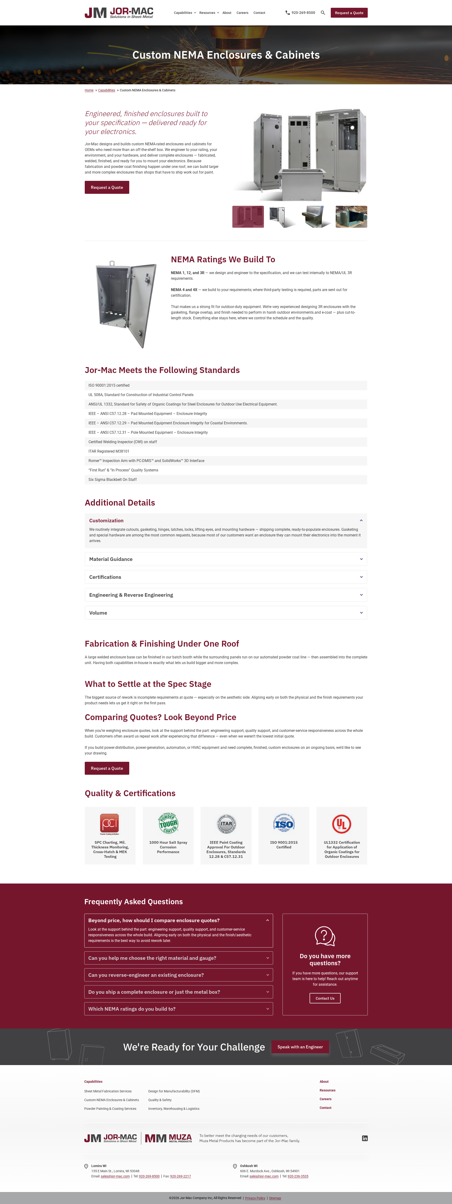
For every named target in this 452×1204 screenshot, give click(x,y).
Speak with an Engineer (300, 1047)
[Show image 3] (317, 217)
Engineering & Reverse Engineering (131, 594)
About (226, 13)
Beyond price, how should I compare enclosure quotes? (154, 920)
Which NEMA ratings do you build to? (132, 1008)
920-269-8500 (149, 1176)
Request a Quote (349, 12)
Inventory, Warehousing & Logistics (173, 1109)
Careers (242, 13)
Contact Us (325, 998)
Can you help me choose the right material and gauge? (152, 957)
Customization (106, 520)
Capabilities (183, 13)
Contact (259, 13)
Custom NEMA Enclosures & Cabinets (111, 1100)
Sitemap (275, 1198)
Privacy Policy (255, 1198)
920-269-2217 (180, 1176)
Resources (207, 13)
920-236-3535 (298, 1176)
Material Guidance (111, 558)
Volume (98, 612)
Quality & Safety (160, 1100)
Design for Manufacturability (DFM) (174, 1091)
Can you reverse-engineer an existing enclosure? (146, 974)
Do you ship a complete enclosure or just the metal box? (154, 991)
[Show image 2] (282, 217)
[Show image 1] (248, 217)
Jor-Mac (118, 13)
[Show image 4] (351, 217)
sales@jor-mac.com (115, 1176)
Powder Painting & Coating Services (110, 1109)
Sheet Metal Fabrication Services (108, 1091)
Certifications (105, 576)
